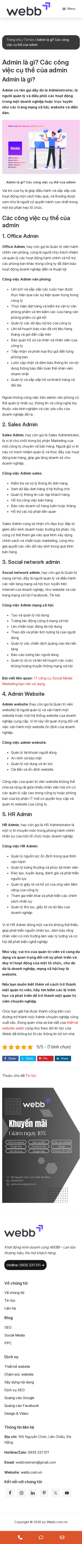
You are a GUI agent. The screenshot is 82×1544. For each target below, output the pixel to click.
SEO (8, 1327)
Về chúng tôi (14, 1292)
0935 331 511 (38, 1452)
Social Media (14, 1335)
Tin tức (31, 1075)
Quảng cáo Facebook (21, 1405)
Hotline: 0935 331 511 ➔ (25, 1265)
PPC (8, 1343)
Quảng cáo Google (19, 1398)
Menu (71, 8)
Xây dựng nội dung (19, 1382)
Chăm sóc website (18, 1374)
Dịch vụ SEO (14, 1390)
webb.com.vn (31, 1472)
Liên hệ (10, 1308)
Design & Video (16, 1413)
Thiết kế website (17, 1366)
